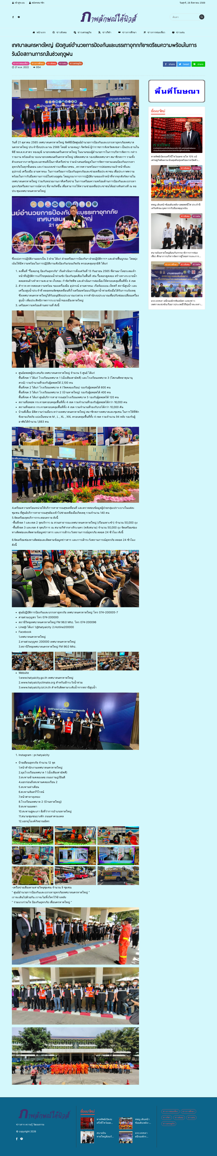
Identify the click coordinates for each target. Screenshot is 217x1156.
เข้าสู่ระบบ (19, 2)
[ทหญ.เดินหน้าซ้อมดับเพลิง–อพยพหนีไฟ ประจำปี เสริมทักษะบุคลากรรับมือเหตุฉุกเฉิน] (176, 183)
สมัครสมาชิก (37, 2)
